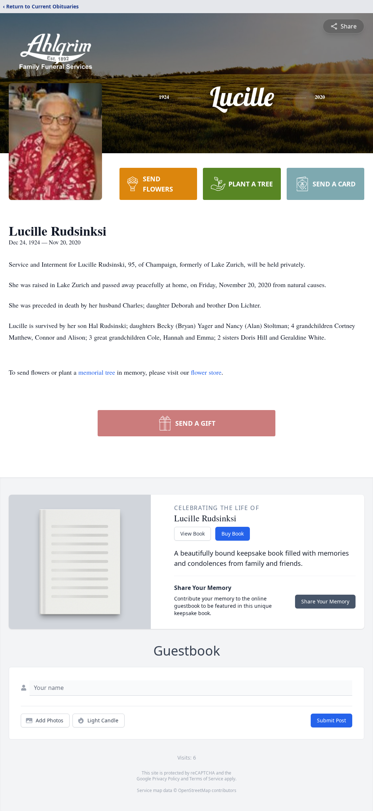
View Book (192, 533)
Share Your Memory (325, 601)
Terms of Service (206, 779)
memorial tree (96, 372)
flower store (206, 372)
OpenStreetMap (194, 790)
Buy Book (232, 533)
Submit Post (331, 720)
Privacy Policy (166, 779)
